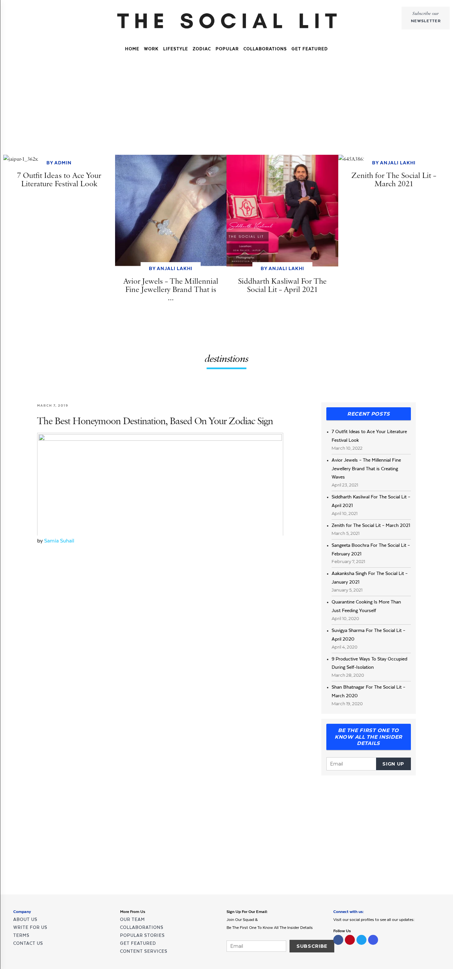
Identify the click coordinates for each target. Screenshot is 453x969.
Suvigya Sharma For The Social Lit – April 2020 (368, 635)
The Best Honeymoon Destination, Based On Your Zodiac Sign (155, 421)
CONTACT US (28, 943)
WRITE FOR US (30, 927)
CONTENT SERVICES (143, 951)
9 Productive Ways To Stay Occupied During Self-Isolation (369, 663)
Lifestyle (175, 48)
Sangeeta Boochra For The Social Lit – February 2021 (371, 549)
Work (151, 48)
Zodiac (202, 48)
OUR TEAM (132, 919)
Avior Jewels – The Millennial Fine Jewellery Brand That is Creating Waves (366, 468)
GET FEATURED (309, 48)
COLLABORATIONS (265, 48)
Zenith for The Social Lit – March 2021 (371, 525)
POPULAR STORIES (142, 935)
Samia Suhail (59, 541)
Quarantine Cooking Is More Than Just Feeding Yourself (366, 606)
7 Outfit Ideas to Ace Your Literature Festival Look (369, 436)
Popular (227, 48)
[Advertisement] (226, 105)
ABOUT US (25, 919)
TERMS (21, 935)
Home (132, 48)
